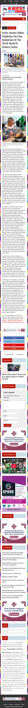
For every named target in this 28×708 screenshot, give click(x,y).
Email (5, 416)
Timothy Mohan (5, 684)
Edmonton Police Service (20, 661)
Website (6, 420)
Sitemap (23, 704)
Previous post (10, 354)
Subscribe (10, 1)
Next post (19, 354)
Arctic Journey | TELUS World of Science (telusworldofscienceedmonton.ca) (13, 320)
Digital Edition (18, 659)
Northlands (18, 680)
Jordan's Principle (12, 669)
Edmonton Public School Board (9, 663)
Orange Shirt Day (13, 682)
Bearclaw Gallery (15, 652)
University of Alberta (7, 690)
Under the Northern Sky (7, 688)
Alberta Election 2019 (12, 642)
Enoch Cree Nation (20, 663)
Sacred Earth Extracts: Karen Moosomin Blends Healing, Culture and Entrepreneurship (12, 596)
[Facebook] (14, 3)
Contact (22, 1)
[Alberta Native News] (14, 9)
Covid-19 (10, 659)
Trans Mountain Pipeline (13, 684)
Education (4, 372)
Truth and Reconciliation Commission (19, 686)
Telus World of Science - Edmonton (10, 52)
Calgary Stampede (15, 655)
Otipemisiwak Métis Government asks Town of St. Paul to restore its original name (13, 564)
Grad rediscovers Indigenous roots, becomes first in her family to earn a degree (13, 586)
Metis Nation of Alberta (12, 671)
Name (5, 411)
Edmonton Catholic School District (8, 661)
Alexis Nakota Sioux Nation (11, 644)
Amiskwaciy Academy (8, 646)
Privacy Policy (17, 704)
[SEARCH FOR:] (14, 22)
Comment (6, 400)
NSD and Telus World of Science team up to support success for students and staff (14, 376)
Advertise (17, 1)
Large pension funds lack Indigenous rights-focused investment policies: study (13, 569)
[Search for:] (14, 631)
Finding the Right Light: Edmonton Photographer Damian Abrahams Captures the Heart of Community (13, 591)
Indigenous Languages (8, 667)
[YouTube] (16, 3)
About (5, 1)
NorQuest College (18, 678)
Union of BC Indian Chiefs (18, 688)
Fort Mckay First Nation (16, 665)
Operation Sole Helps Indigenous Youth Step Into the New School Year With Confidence (13, 559)
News (9, 372)
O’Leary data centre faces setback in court (11, 573)
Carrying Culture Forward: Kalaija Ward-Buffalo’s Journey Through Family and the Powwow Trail (12, 553)
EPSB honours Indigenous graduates (10, 577)
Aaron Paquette (4, 642)
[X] (11, 3)
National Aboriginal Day (11, 673)
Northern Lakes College (8, 680)
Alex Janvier (19, 644)
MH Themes (21, 706)
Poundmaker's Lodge (20, 682)
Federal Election (6, 665)
